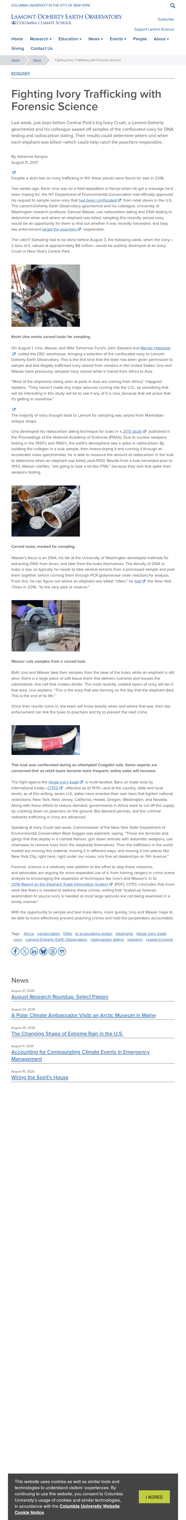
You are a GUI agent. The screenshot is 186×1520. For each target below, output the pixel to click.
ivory (18, 939)
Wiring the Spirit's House (40, 1077)
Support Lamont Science (154, 29)
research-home (159, 939)
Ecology (20, 73)
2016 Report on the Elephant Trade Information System (59, 884)
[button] (15, 951)
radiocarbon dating (107, 939)
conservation (48, 934)
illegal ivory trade (64, 782)
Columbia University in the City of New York (50, 5)
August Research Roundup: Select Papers (59, 996)
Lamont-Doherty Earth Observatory (56, 939)
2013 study (132, 431)
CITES (53, 788)
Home (15, 60)
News (37, 60)
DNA (67, 934)
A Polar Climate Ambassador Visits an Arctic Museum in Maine (83, 1015)
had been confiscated (98, 200)
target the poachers (59, 229)
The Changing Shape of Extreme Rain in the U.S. (67, 1033)
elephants (124, 934)
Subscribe (166, 19)
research (135, 939)
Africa (29, 934)
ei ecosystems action (93, 934)
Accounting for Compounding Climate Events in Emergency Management (80, 1055)
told (138, 581)
